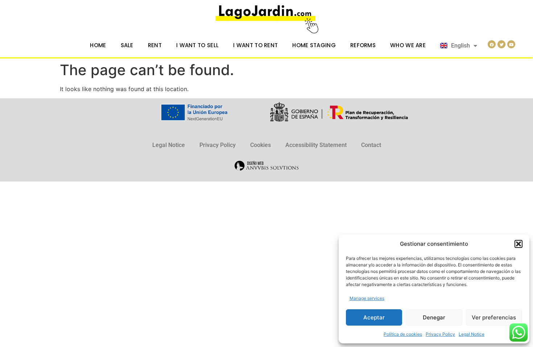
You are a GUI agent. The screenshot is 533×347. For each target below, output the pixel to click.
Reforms (363, 45)
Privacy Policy (440, 334)
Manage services (367, 298)
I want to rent (255, 45)
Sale (127, 45)
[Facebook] (492, 44)
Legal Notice (471, 334)
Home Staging (314, 45)
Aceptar (374, 317)
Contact (371, 145)
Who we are (408, 45)
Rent (155, 45)
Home (98, 45)
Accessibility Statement (316, 145)
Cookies (260, 145)
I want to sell (197, 45)
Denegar (434, 317)
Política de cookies (403, 334)
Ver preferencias (494, 317)
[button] (518, 244)
